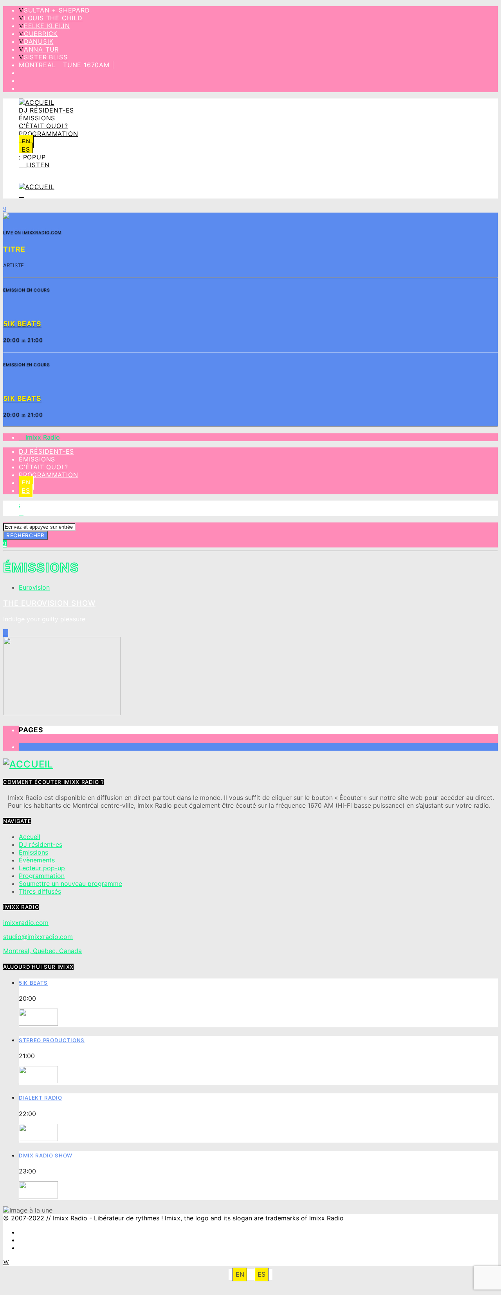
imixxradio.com (26, 923)
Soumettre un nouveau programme (70, 883)
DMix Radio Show (45, 1155)
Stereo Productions (52, 1040)
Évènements (37, 860)
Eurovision (34, 587)
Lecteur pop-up (42, 868)
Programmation (48, 134)
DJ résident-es (46, 110)
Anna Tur (41, 49)
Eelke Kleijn (47, 26)
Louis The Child (53, 18)
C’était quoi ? (43, 126)
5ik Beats (33, 983)
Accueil (29, 837)
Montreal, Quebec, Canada (42, 951)
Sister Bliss (45, 57)
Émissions (37, 118)
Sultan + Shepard (57, 10)
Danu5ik (38, 41)
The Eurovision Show (49, 603)
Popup (33, 157)
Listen (36, 165)
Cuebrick (41, 34)
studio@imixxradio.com (38, 937)
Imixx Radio (41, 437)
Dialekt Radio (40, 1098)
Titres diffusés (40, 891)
